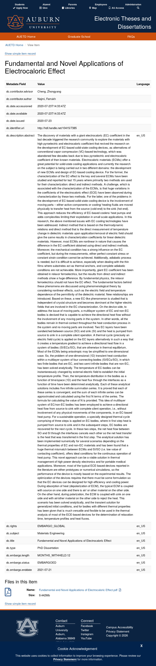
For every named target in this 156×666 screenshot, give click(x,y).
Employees (101, 4)
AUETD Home (26, 36)
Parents (72, 4)
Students (20, 4)
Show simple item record (20, 53)
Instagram (87, 634)
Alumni (46, 4)
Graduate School (79, 36)
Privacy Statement (65, 659)
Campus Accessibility (119, 627)
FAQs (131, 36)
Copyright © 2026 (117, 635)
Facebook (87, 626)
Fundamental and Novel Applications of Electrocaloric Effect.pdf (79, 590)
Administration (133, 4)
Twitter (85, 630)
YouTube (86, 638)
